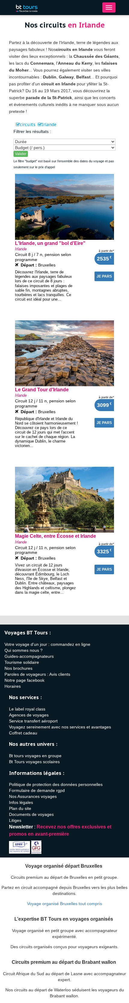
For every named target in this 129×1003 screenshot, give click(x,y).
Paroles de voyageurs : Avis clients (37, 674)
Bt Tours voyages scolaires (34, 761)
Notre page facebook (24, 680)
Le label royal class (27, 709)
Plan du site (20, 808)
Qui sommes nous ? (23, 650)
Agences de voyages (29, 715)
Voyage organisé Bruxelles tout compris (64, 903)
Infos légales (21, 802)
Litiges (15, 820)
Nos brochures (18, 668)
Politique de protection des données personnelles (56, 784)
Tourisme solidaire (21, 662)
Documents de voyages (31, 814)
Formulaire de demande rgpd (37, 790)
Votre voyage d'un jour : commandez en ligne (47, 644)
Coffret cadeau (23, 733)
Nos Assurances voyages (33, 796)
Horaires (12, 686)
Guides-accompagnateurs (29, 656)
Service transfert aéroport (33, 721)
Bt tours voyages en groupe (35, 755)
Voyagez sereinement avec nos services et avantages (60, 727)
